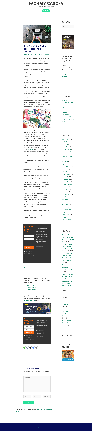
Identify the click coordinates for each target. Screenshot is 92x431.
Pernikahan (66, 189)
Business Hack (67, 149)
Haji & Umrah (66, 181)
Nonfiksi (65, 217)
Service (25, 54)
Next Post (54, 359)
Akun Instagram (31, 287)
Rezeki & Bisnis (67, 194)
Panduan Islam (66, 174)
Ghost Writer (66, 214)
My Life (64, 164)
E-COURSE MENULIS (29, 300)
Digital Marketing (67, 152)
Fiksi (64, 212)
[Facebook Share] (27, 347)
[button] (46, 10)
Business (64, 141)
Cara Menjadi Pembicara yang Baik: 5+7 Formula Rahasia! (67, 114)
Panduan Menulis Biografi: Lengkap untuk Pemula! (66, 302)
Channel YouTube (31, 289)
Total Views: (65, 335)
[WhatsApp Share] (24, 347)
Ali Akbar (30, 149)
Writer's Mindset (67, 219)
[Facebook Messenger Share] (33, 347)
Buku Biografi (66, 207)
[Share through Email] (36, 347)
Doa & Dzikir (66, 179)
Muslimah (65, 186)
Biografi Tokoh (66, 139)
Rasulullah (66, 191)
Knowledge (65, 161)
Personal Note (67, 166)
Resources (65, 199)
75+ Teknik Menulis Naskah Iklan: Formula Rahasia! (68, 323)
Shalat (65, 197)
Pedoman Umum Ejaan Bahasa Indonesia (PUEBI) (67, 267)
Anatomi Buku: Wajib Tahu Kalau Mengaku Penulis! (67, 276)
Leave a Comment (44, 54)
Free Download (67, 202)
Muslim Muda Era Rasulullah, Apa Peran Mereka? (67, 103)
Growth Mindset (67, 156)
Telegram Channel (32, 285)
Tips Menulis (65, 204)
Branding (65, 144)
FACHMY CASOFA (46, 3)
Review (65, 169)
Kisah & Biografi (67, 184)
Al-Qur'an (65, 176)
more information (27, 256)
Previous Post (20, 359)
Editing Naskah (67, 209)
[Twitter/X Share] (30, 347)
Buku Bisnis (66, 146)
